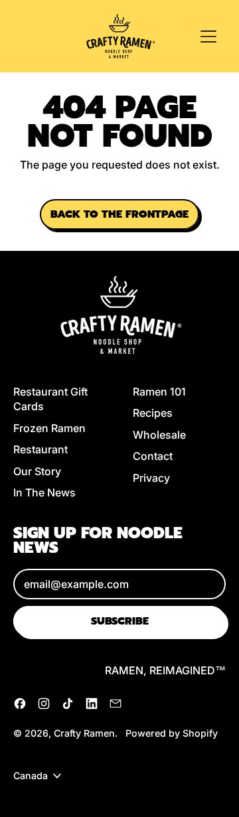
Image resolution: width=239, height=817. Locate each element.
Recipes (153, 412)
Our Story (37, 471)
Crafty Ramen (84, 733)
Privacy (151, 477)
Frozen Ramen (49, 428)
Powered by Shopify (171, 733)
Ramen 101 (159, 391)
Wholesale (159, 434)
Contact (153, 456)
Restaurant (40, 449)
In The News (44, 492)
